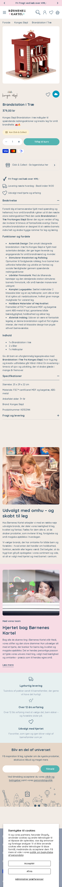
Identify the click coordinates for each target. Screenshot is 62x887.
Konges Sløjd (21, 22)
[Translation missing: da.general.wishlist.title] (51, 12)
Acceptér (29, 863)
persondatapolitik (43, 780)
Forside (6, 22)
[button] (4, 3)
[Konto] (45, 12)
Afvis (29, 871)
